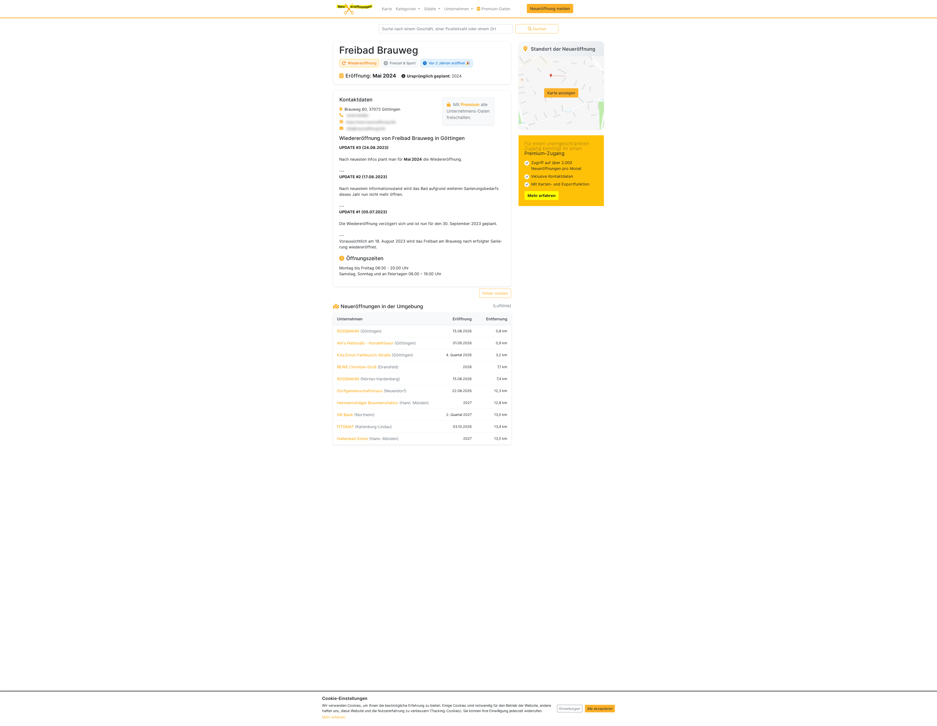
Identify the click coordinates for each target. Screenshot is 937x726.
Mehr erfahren (542, 195)
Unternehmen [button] (457, 8)
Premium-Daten (496, 8)
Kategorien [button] (406, 8)
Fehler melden (495, 293)
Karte (387, 8)
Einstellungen (569, 708)
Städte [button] (430, 8)
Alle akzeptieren (600, 708)
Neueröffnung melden (550, 8)
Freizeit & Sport (403, 63)
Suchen (539, 28)
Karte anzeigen (561, 92)
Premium (470, 104)
